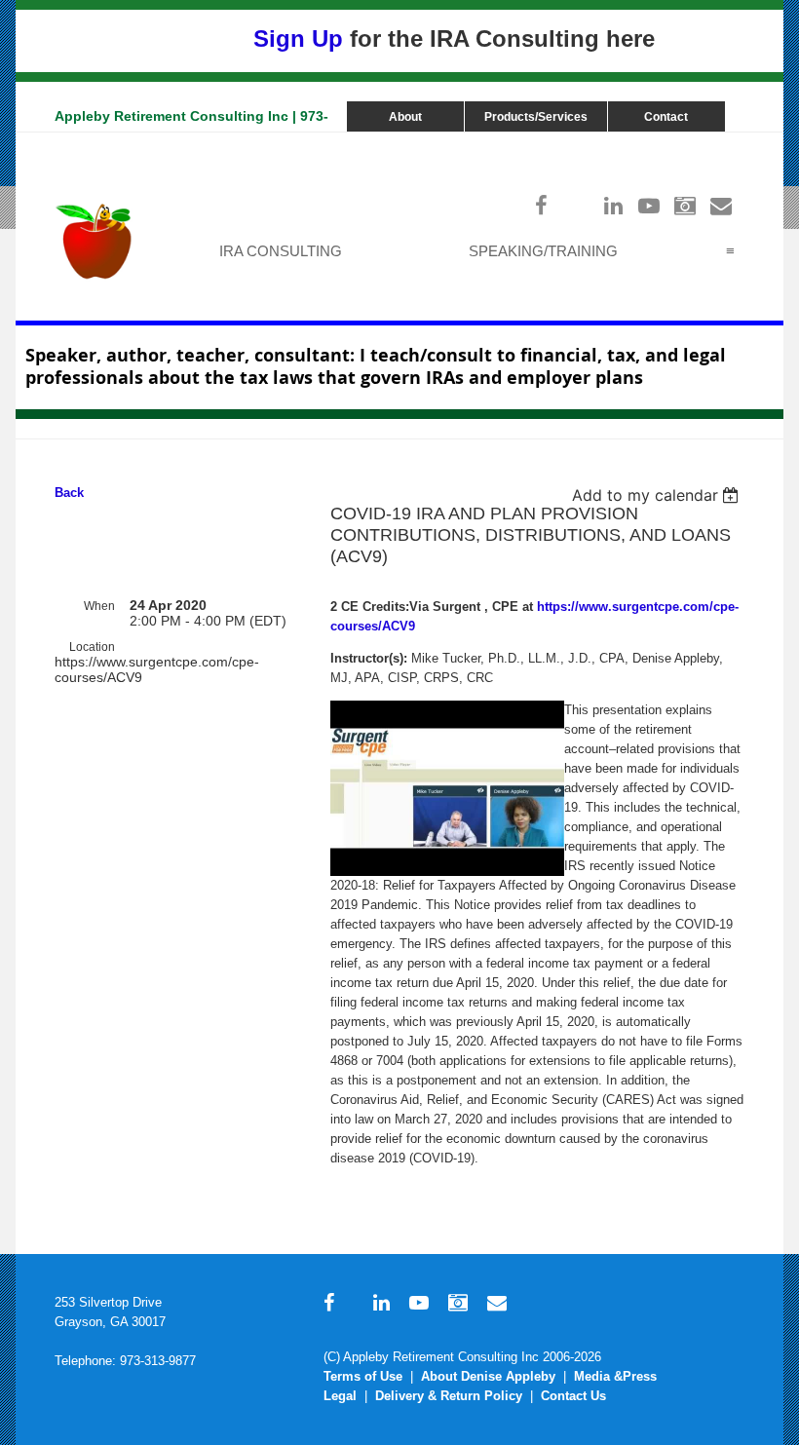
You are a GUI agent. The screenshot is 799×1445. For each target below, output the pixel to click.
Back (69, 492)
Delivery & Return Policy (448, 1395)
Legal (340, 1395)
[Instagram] (685, 205)
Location (92, 647)
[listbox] (658, 495)
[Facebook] (541, 205)
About (405, 117)
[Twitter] (577, 205)
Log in (724, 142)
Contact (666, 117)
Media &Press (615, 1376)
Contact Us (573, 1395)
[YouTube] (649, 205)
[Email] (721, 205)
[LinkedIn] (613, 205)
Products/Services (536, 117)
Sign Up (298, 38)
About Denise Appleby (488, 1376)
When (99, 606)
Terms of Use (362, 1376)
